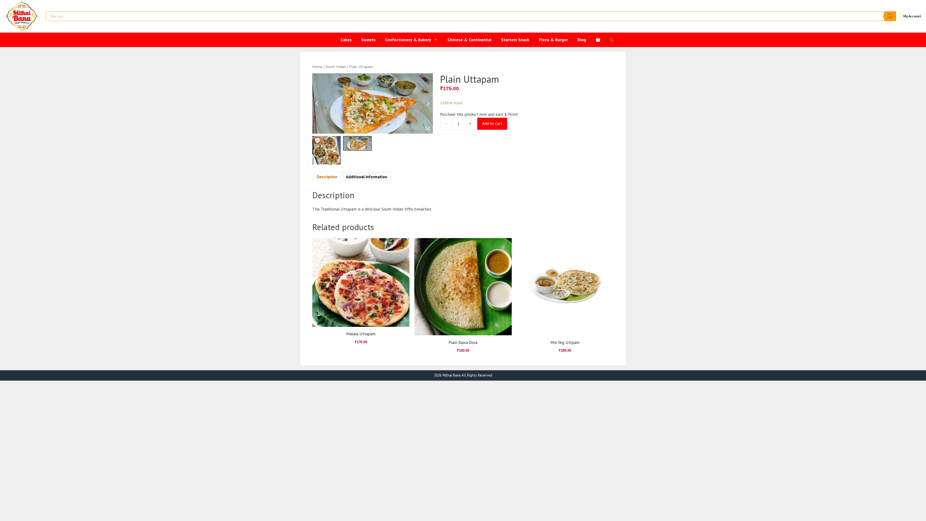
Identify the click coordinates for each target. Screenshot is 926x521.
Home (317, 66)
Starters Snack (515, 39)
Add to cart (492, 123)
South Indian (336, 66)
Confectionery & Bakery (408, 39)
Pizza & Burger (553, 39)
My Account (912, 16)
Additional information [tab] (366, 176)
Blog (582, 39)
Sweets (368, 39)
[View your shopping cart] (598, 40)
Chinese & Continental (469, 39)
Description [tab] (327, 176)
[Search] (890, 16)
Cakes (346, 39)
